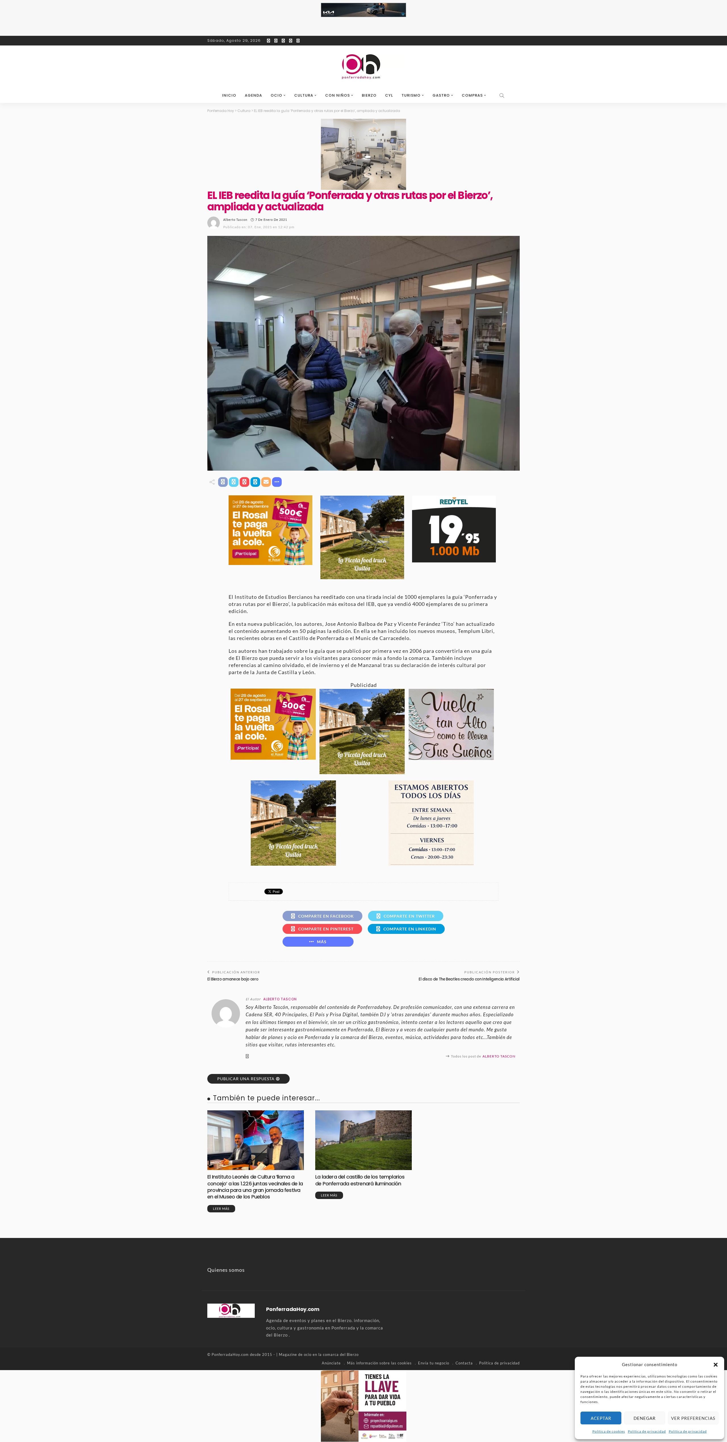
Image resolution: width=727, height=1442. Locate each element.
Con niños (337, 95)
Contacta (464, 1363)
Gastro (441, 95)
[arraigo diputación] (363, 1405)
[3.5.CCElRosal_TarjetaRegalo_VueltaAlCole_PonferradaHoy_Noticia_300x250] (270, 529)
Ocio (276, 95)
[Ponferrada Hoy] (231, 1310)
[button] (715, 1365)
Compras (472, 95)
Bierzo (369, 95)
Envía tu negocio (433, 1363)
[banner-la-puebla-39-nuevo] (363, 154)
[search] (502, 95)
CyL (389, 95)
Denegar (645, 1418)
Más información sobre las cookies (379, 1363)
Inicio (229, 95)
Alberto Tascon (235, 219)
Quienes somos (226, 1270)
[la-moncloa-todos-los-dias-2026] (431, 822)
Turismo (411, 95)
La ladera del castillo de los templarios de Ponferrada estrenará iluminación (360, 1180)
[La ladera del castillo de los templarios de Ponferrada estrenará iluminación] (363, 1140)
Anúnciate (331, 1363)
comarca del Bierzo (341, 1354)
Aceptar (601, 1418)
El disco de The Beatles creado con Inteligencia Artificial (469, 979)
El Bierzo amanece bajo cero (232, 979)
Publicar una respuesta (246, 1078)
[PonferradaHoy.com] (363, 67)
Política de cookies (608, 1431)
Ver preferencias (693, 1418)
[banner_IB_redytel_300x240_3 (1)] (454, 528)
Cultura (303, 95)
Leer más (221, 1208)
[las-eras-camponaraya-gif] (451, 723)
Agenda (253, 95)
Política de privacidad (647, 1431)
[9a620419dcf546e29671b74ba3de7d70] (362, 537)
